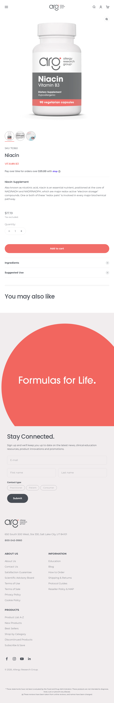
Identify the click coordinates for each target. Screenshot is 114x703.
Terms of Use (12, 583)
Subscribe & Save (15, 645)
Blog (51, 566)
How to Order (56, 572)
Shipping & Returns (60, 577)
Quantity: (10, 224)
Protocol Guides (57, 583)
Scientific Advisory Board (19, 577)
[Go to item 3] (31, 136)
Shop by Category (15, 634)
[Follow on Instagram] (14, 659)
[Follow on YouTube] (22, 659)
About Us (10, 561)
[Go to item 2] (20, 136)
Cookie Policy (12, 600)
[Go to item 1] (9, 136)
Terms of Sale (12, 589)
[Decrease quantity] (9, 231)
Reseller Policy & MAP (61, 589)
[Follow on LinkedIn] (29, 659)
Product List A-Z (14, 617)
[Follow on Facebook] (7, 659)
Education (54, 561)
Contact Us (11, 566)
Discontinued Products (18, 639)
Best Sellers (12, 628)
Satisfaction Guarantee (18, 572)
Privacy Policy (13, 594)
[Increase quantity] (21, 231)
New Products (13, 623)
